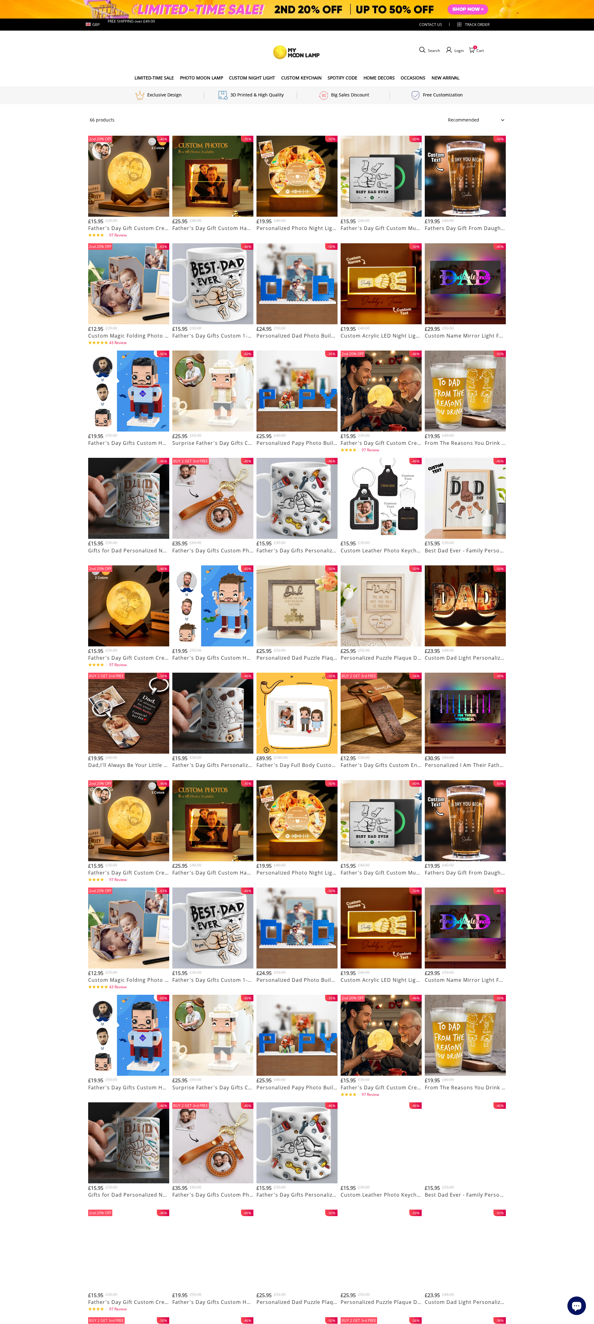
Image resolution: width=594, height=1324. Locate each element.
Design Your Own (129, 236)
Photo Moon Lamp (201, 78)
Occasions (413, 78)
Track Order (477, 24)
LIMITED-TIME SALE (154, 78)
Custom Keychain (301, 78)
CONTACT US (430, 24)
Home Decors (379, 78)
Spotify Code (342, 78)
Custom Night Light (252, 78)
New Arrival (445, 78)
